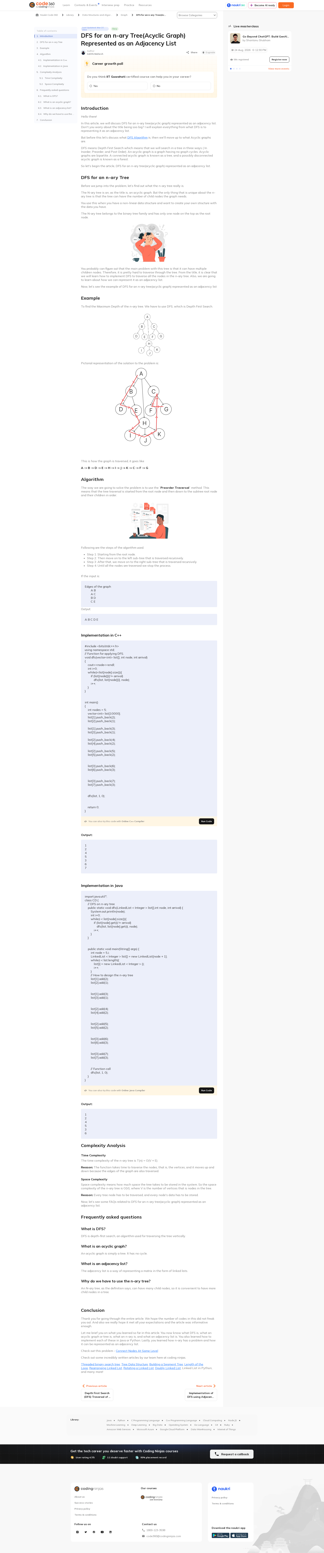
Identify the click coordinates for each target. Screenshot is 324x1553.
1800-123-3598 (155, 1530)
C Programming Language (145, 1420)
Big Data (157, 1424)
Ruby (227, 1424)
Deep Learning (139, 1424)
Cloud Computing (212, 1420)
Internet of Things (227, 1429)
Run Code (206, 821)
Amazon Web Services (119, 1429)
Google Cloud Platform (172, 1429)
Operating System (178, 1424)
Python (121, 1420)
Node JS (232, 1420)
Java (109, 1420)
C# (216, 1424)
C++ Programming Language (181, 1420)
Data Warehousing (201, 1429)
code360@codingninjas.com (163, 1536)
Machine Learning (116, 1424)
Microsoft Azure (145, 1429)
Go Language (201, 1424)
